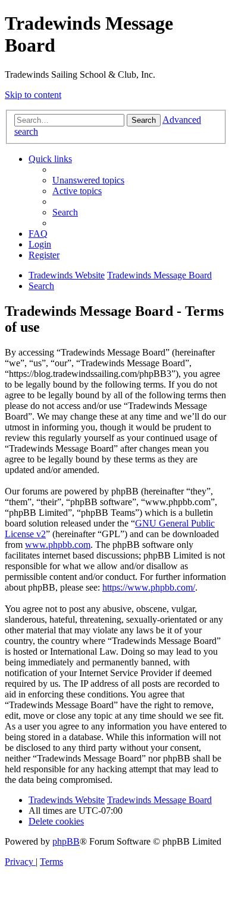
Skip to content (33, 95)
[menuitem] (88, 180)
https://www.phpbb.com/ (148, 587)
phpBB (66, 841)
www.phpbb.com (57, 545)
